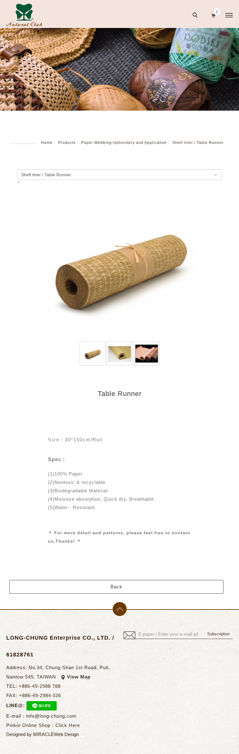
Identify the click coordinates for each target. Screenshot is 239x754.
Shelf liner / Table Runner (197, 142)
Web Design (66, 734)
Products (67, 142)
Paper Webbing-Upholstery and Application (124, 142)
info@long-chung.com (51, 716)
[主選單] (229, 15)
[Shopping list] (213, 14)
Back (116, 586)
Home (47, 142)
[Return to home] (24, 15)
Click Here (67, 725)
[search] (196, 16)
